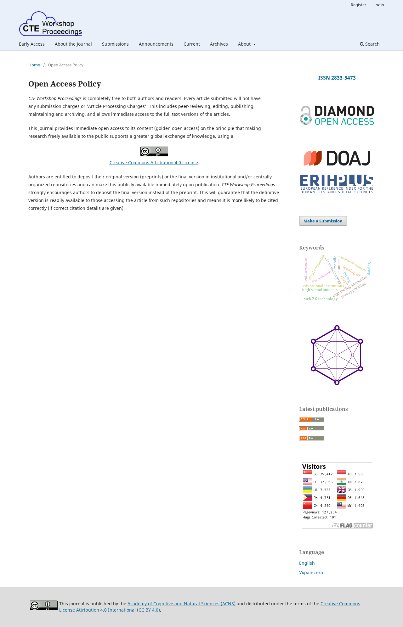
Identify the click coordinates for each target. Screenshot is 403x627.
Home (34, 65)
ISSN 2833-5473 (337, 77)
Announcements (156, 44)
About (245, 44)
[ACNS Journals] (337, 124)
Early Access (32, 44)
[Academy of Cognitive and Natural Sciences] (336, 384)
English (307, 563)
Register (358, 5)
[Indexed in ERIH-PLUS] (337, 194)
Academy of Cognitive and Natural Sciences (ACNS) (182, 604)
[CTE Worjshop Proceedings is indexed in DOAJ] (337, 168)
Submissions (115, 44)
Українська (311, 572)
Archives (219, 44)
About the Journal (73, 44)
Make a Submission (323, 221)
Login (378, 5)
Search (372, 44)
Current (192, 44)
